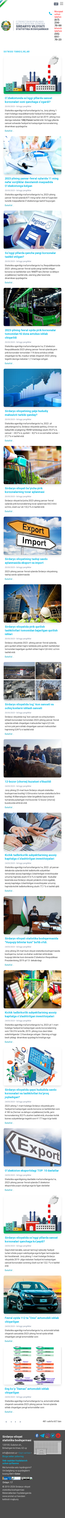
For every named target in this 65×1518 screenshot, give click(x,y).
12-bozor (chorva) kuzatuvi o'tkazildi (28, 781)
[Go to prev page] (11, 1422)
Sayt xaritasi (25, 1453)
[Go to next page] (15, 1422)
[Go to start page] (6, 1422)
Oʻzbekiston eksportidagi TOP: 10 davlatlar (32, 1170)
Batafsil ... (9, 131)
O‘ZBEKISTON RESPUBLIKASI (30, 21)
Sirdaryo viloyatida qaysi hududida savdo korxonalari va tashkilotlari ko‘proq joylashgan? (31, 1093)
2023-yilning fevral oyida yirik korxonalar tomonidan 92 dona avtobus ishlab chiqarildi (30, 334)
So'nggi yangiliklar (23, 106)
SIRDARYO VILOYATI (30, 26)
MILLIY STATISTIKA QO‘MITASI (30, 24)
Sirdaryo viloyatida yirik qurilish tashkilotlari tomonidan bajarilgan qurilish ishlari (31, 630)
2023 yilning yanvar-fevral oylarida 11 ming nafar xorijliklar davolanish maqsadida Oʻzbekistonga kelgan (31, 182)
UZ (56, 4)
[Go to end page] (20, 1422)
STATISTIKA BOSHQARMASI (32, 29)
